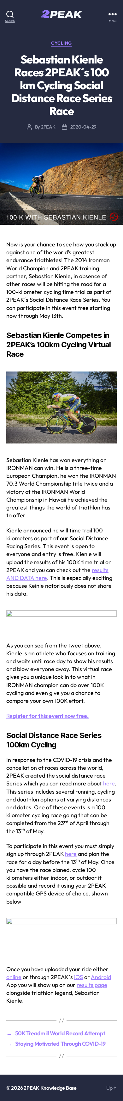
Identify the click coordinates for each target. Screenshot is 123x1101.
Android (101, 977)
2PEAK (48, 127)
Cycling (61, 43)
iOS (78, 977)
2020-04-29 (83, 127)
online (13, 977)
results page (92, 984)
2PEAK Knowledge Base (50, 1088)
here (109, 783)
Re (47, 715)
